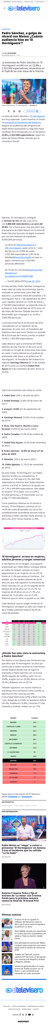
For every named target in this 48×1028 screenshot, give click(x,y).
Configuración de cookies (35, 1006)
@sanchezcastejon (25, 244)
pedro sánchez (31, 806)
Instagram (27, 796)
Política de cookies (14, 1009)
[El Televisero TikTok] (33, 1015)
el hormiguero (7, 806)
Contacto (36, 1009)
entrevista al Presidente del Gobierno (23, 122)
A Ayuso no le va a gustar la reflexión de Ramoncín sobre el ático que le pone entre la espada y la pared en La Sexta (30, 923)
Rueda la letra (29, 2)
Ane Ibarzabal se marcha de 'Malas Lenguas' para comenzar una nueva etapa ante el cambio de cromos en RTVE (30, 946)
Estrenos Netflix (17, 2)
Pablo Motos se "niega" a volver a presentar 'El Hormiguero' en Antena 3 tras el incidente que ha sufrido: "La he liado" (24, 849)
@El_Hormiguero (13, 248)
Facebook (12, 796)
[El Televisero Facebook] (20, 1015)
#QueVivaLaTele (34, 270)
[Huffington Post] (23, 1022)
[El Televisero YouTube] (29, 1015)
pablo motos (19, 806)
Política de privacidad (19, 1006)
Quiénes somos (26, 1009)
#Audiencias (11, 273)
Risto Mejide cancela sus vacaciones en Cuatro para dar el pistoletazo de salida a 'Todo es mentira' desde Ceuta (30, 935)
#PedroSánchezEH (22, 257)
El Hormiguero (37, 116)
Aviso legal (6, 1006)
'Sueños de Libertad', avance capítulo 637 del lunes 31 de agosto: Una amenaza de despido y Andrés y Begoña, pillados (30, 958)
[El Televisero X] (23, 1015)
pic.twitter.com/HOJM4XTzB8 (19, 276)
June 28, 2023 (33, 281)
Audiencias (6, 29)
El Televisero (10, 53)
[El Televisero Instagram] (26, 1015)
